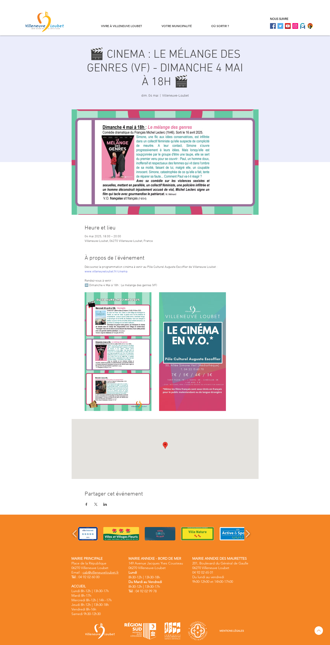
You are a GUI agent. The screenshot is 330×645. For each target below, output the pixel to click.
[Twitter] (280, 26)
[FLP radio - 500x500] (310, 26)
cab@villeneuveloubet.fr (100, 572)
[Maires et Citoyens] (303, 26)
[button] (121, 26)
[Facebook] (273, 26)
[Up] (319, 630)
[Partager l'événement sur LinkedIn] (105, 504)
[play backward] (74, 534)
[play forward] (247, 534)
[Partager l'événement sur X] (96, 504)
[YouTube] (288, 26)
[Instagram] (295, 26)
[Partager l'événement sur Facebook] (86, 504)
